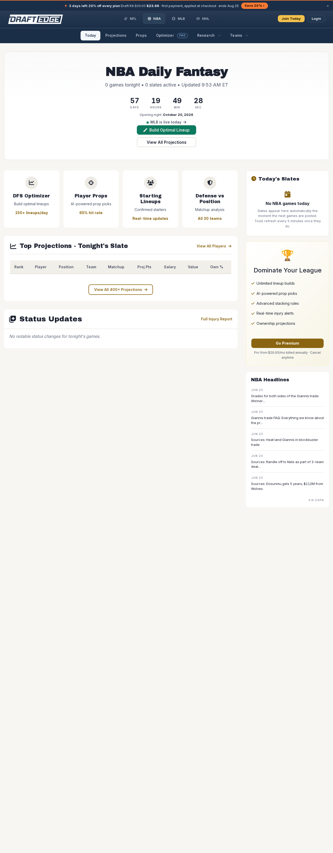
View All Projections (167, 142)
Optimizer (171, 35)
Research (206, 35)
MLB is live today (165, 122)
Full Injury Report (216, 319)
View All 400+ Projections (118, 289)
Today (90, 35)
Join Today (291, 18)
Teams (236, 35)
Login (316, 18)
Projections (115, 35)
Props (141, 35)
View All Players (211, 246)
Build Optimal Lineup (169, 130)
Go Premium (287, 343)
